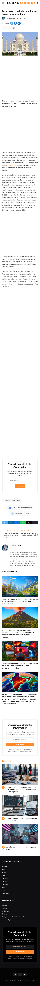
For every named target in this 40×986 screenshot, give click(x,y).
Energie (4, 881)
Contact (4, 914)
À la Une (4, 866)
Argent (4, 872)
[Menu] (3, 3)
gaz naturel (6, 500)
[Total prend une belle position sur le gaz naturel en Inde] (20, 44)
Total (18, 500)
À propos (5, 905)
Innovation (5, 884)
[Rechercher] (37, 3)
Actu (3, 869)
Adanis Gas (13, 165)
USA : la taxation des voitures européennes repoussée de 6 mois (11, 535)
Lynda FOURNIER (10, 18)
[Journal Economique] (21, 3)
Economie (5, 878)
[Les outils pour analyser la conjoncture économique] (20, 805)
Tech (3, 890)
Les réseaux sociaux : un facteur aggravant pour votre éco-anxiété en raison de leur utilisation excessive (20, 666)
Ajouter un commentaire (20, 711)
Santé (3, 887)
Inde (13, 500)
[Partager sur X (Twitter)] (11, 23)
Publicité (4, 908)
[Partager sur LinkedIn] (19, 23)
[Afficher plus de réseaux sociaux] (22, 23)
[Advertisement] (20, 79)
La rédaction (5, 911)
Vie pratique (5, 893)
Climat (3, 875)
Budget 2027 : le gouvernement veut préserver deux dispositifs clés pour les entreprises (21, 789)
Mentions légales (7, 920)
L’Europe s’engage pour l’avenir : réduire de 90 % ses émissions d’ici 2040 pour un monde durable (20, 601)
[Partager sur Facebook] (15, 23)
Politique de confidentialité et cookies (13, 917)
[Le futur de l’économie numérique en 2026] (20, 834)
